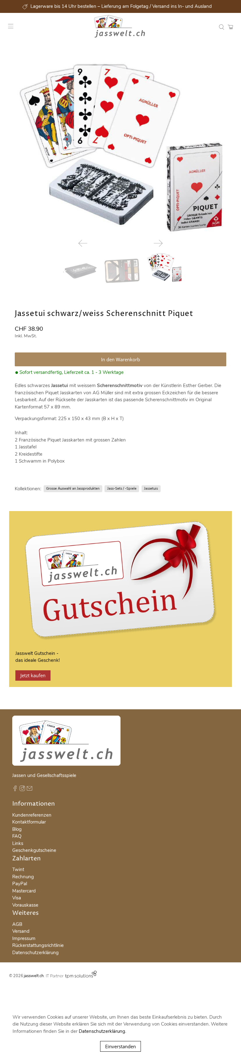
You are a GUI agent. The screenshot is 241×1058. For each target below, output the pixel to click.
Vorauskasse (25, 905)
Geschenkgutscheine (34, 850)
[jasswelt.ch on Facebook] (15, 789)
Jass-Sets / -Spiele (122, 488)
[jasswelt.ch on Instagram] (22, 789)
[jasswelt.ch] (120, 27)
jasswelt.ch (34, 975)
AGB (17, 924)
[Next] (158, 243)
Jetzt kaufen (33, 675)
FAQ (16, 836)
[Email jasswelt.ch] (29, 789)
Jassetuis (151, 488)
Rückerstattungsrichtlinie (38, 945)
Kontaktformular (29, 822)
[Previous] (83, 243)
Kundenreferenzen (31, 815)
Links (17, 843)
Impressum (23, 938)
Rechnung (23, 877)
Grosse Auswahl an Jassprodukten (72, 488)
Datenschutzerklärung (35, 952)
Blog (17, 829)
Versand (20, 931)
